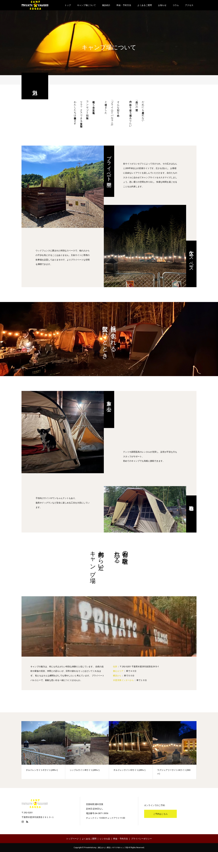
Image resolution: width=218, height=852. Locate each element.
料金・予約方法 (124, 5)
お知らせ (162, 5)
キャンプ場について (86, 5)
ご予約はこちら (160, 813)
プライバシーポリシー (141, 838)
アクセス (189, 5)
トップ (68, 5)
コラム (176, 5)
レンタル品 (105, 838)
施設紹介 (106, 5)
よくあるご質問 (144, 5)
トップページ (72, 838)
